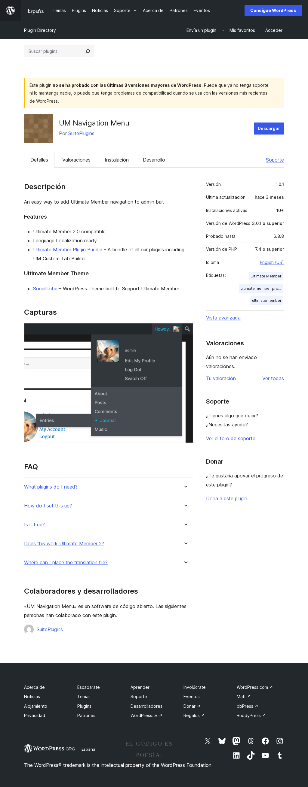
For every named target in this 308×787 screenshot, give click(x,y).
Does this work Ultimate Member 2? (64, 543)
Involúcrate (194, 687)
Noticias (32, 696)
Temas (84, 696)
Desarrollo (154, 160)
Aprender (140, 687)
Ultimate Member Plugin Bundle (67, 250)
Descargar (269, 128)
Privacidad (34, 715)
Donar (192, 706)
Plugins (84, 706)
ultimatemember (267, 300)
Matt (244, 696)
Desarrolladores (146, 706)
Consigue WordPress (273, 10)
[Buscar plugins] (88, 51)
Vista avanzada (223, 318)
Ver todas (273, 378)
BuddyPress (251, 715)
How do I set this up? (48, 506)
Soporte (275, 160)
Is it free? (34, 525)
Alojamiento (35, 706)
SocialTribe (45, 289)
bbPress (247, 706)
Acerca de (34, 687)
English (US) (272, 262)
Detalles (39, 160)
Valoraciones (76, 160)
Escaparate (88, 687)
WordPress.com (255, 687)
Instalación (117, 160)
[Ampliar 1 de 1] (185, 331)
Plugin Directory (40, 30)
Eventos (191, 696)
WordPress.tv (146, 715)
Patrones (86, 715)
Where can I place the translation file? (66, 562)
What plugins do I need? (51, 487)
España (88, 749)
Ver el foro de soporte (230, 438)
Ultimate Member (266, 276)
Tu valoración (221, 378)
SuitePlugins (81, 133)
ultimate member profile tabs (262, 288)
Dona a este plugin (226, 498)
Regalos (194, 715)
